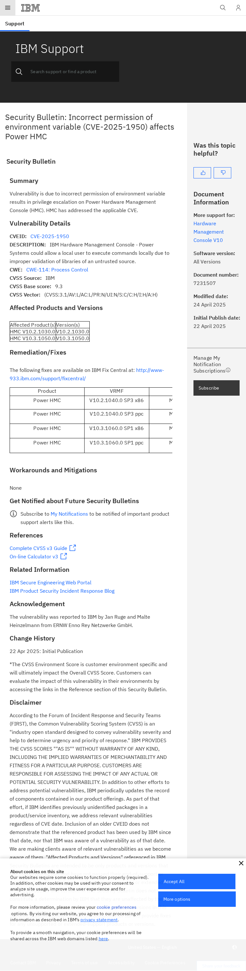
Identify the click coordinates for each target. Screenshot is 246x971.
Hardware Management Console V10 (208, 231)
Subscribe (209, 388)
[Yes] (202, 172)
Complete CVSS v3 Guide (38, 548)
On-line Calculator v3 (34, 556)
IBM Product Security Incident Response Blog (62, 591)
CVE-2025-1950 (49, 236)
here (103, 938)
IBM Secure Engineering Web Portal (50, 582)
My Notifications (69, 514)
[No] (222, 172)
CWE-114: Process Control (57, 269)
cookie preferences (117, 907)
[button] (241, 863)
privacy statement (99, 920)
